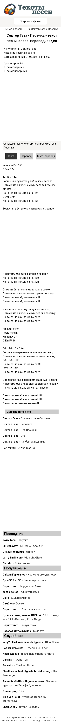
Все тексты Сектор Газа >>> (19, 448)
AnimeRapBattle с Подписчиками (23, 681)
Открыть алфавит (30, 21)
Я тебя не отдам (29, 706)
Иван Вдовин (11, 653)
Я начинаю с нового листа (37, 653)
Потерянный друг (36, 648)
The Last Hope (25, 665)
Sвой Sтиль (10, 706)
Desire (20, 603)
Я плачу (30, 551)
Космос (41, 609)
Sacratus (8, 665)
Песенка (53, 29)
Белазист (26, 424)
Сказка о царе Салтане (35, 418)
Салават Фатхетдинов (17, 631)
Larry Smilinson (12, 557)
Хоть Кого (9, 540)
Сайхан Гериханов (14, 574)
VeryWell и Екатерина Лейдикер (23, 642)
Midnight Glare (33, 557)
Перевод (26, 156)
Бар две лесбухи (30, 586)
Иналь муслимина (34, 580)
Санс (6, 597)
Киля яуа (38, 631)
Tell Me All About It (31, 546)
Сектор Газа (38, 29)
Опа (23, 435)
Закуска (23, 540)
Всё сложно (22, 563)
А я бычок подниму (33, 441)
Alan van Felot (11, 696)
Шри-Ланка (52, 642)
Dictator (8, 563)
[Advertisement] (30, 107)
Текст (11, 156)
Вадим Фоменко (13, 648)
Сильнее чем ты (21, 597)
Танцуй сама (28, 625)
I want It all (21, 659)
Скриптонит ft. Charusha (18, 609)
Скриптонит (10, 586)
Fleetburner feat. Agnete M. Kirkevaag (26, 671)
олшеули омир (30, 591)
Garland (7, 659)
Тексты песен (13, 29)
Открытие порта (13, 551)
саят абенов (10, 591)
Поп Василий (29, 430)
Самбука (8, 603)
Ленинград (10, 691)
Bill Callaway (10, 546)
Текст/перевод (46, 156)
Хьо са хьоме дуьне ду (42, 574)
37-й (22, 691)
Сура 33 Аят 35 (12, 580)
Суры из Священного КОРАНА (22, 615)
